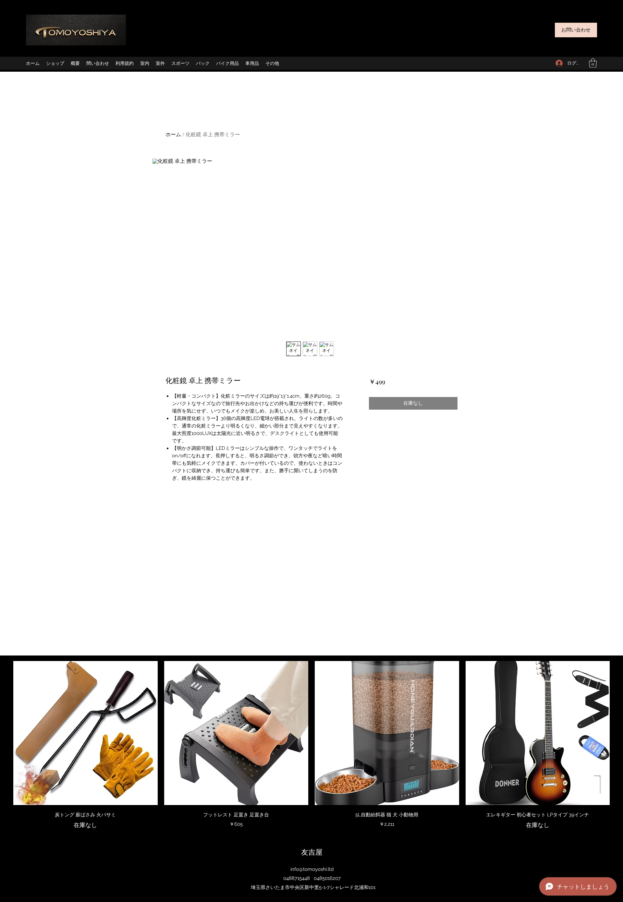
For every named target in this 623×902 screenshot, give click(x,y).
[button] (593, 63)
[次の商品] (619, 733)
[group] (311, 745)
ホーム (173, 134)
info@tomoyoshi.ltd (312, 869)
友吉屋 (312, 852)
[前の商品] (4, 733)
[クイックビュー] (85, 733)
